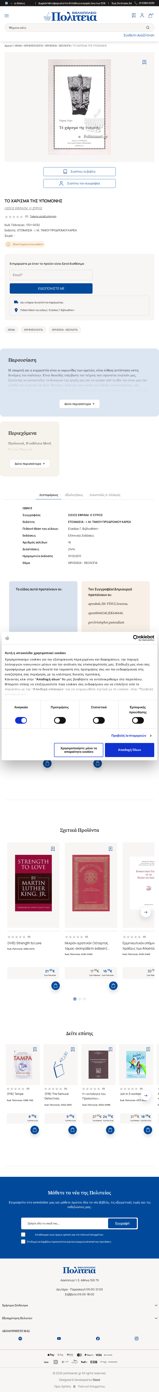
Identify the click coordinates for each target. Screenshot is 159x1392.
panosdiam (116, 622)
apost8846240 (97, 613)
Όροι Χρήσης (62, 1386)
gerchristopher (98, 622)
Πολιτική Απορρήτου (91, 1386)
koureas (122, 604)
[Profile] (142, 16)
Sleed (96, 1380)
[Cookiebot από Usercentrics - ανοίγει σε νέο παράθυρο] (136, 638)
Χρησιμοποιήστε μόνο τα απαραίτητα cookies (78, 749)
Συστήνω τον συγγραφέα (83, 183)
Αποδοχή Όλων (129, 750)
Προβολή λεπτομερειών (128, 735)
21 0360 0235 (146, 3)
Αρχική (8, 45)
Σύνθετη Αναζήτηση (138, 35)
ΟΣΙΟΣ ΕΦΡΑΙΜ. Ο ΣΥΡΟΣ (23, 208)
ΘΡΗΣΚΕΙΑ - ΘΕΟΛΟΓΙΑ (58, 45)
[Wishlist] (134, 16)
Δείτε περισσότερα (79, 403)
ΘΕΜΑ (18, 45)
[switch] (60, 720)
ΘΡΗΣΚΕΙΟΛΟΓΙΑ (33, 45)
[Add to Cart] (47, 763)
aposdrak (94, 604)
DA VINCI (108, 604)
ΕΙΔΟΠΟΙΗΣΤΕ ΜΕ (51, 288)
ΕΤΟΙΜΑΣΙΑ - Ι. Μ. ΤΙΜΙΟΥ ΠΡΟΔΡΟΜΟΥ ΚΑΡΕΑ (47, 230)
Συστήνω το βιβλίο (83, 171)
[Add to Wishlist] (144, 62)
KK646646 (115, 613)
